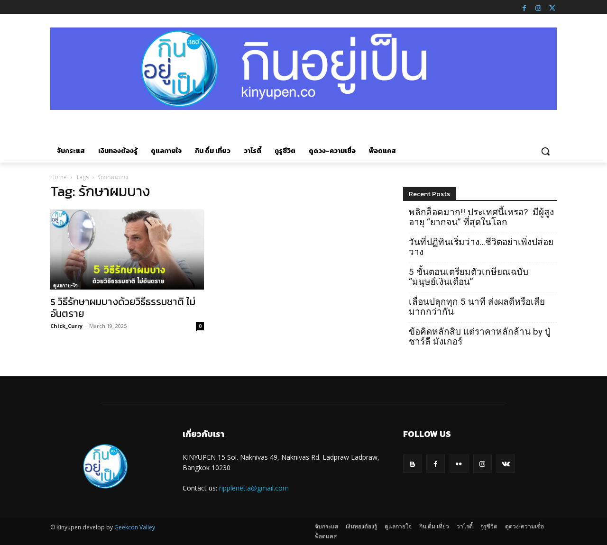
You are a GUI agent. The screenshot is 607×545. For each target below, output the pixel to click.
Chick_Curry (66, 325)
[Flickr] (459, 463)
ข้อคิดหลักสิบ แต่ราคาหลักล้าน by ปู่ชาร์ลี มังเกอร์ (480, 336)
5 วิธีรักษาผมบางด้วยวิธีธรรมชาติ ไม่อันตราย (122, 307)
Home (58, 177)
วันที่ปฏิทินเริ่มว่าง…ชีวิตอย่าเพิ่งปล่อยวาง (481, 247)
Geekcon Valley (134, 527)
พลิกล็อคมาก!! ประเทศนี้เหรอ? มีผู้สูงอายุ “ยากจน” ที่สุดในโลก (481, 217)
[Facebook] (524, 7)
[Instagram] (538, 7)
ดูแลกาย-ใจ (65, 285)
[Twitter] (552, 7)
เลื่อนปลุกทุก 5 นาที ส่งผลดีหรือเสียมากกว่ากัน (477, 307)
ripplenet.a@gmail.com (254, 487)
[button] (545, 151)
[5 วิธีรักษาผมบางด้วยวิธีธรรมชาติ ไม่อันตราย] (127, 249)
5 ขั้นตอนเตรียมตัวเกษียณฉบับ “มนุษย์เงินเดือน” (468, 277)
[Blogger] (412, 463)
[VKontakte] (506, 463)
